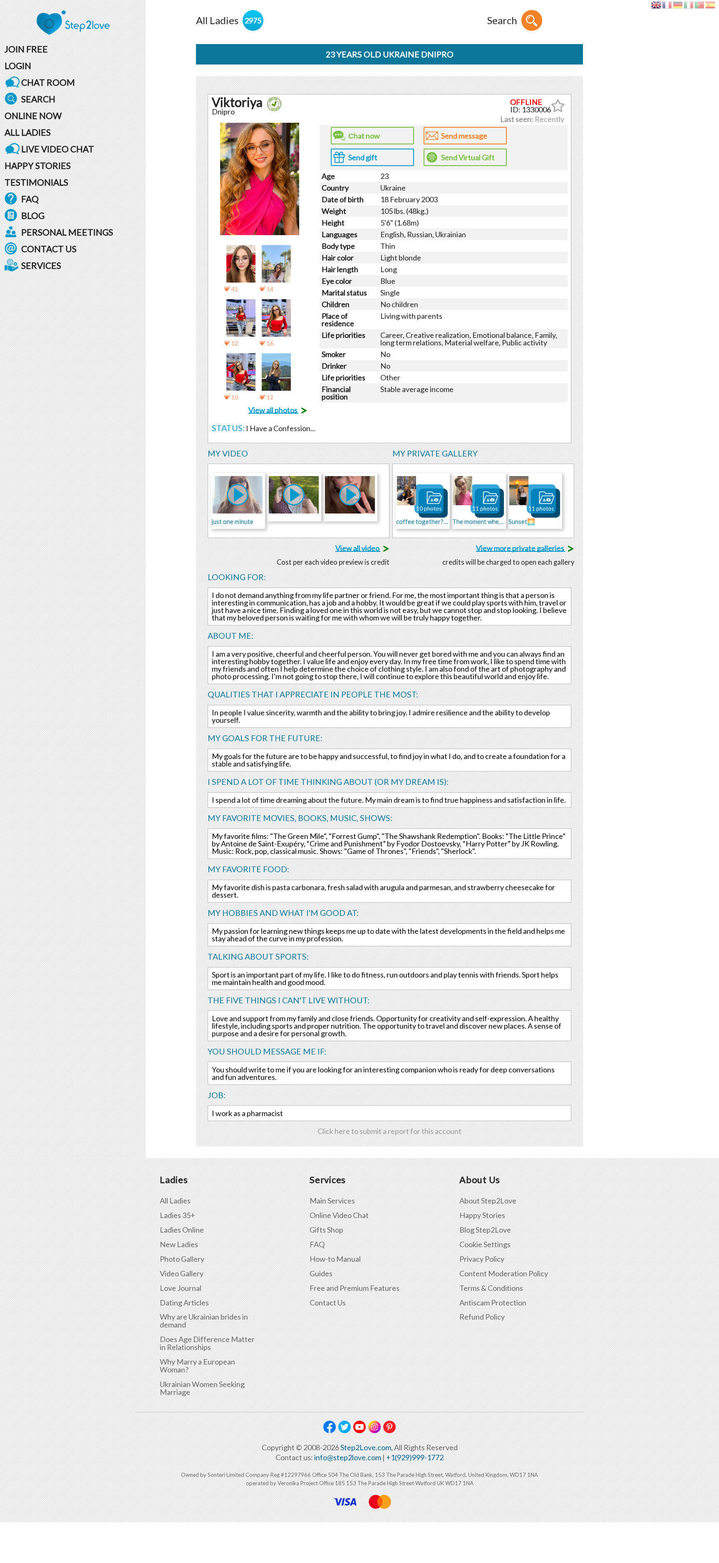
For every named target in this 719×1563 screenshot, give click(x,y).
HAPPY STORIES (38, 165)
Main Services (332, 1201)
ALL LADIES (28, 132)
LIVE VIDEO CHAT (57, 149)
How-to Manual (335, 1259)
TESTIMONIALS (36, 182)
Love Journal (180, 1288)
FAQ (30, 199)
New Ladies (179, 1244)
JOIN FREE (26, 49)
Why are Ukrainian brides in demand (204, 1321)
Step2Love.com (365, 1447)
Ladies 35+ (177, 1215)
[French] (667, 5)
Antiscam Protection (492, 1303)
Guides (321, 1274)
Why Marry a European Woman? (197, 1366)
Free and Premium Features (354, 1288)
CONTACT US (49, 248)
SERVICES (41, 265)
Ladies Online (182, 1230)
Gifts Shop (326, 1230)
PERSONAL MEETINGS (67, 232)
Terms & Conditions (491, 1288)
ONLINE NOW (33, 115)
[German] (677, 5)
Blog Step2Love (485, 1230)
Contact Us (328, 1303)
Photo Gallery (182, 1259)
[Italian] (688, 5)
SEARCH (38, 99)
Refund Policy (482, 1317)
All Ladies (175, 1201)
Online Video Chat (339, 1215)
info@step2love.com (347, 1457)
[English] (656, 5)
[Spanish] (710, 5)
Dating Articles (184, 1303)
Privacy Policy (481, 1259)
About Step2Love (487, 1201)
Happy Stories (482, 1215)
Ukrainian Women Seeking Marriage (202, 1388)
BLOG (33, 215)
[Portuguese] (699, 5)
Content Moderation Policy (503, 1274)
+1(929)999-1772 (415, 1457)
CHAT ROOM (48, 82)
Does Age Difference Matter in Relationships (207, 1343)
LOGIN (18, 65)
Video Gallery (181, 1274)
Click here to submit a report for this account (389, 1131)
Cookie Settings (485, 1244)
